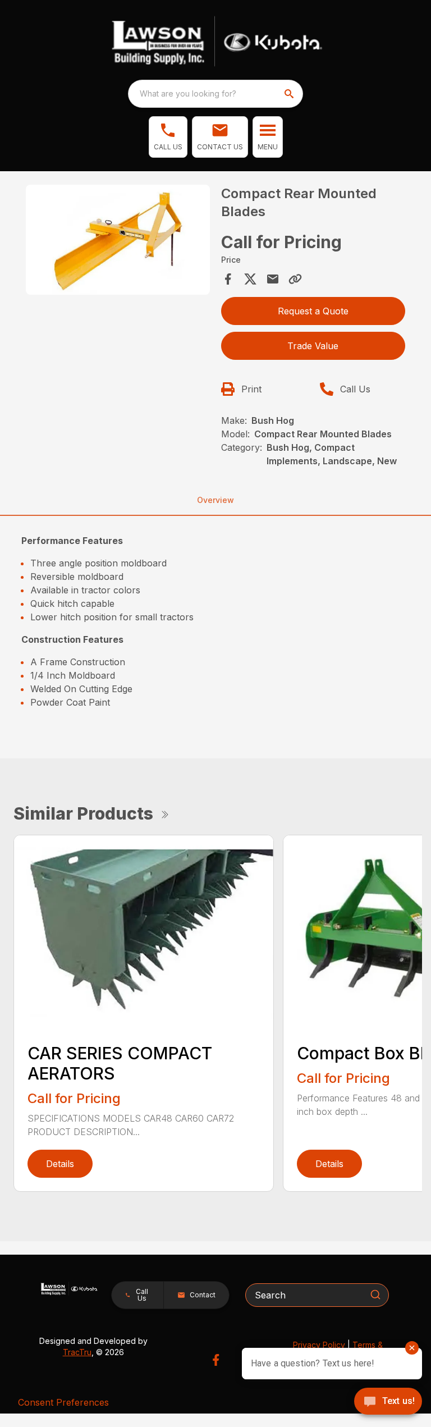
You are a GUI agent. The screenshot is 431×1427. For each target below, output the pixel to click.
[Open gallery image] (118, 240)
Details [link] (60, 1163)
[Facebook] (216, 1360)
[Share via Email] (272, 279)
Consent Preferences (63, 1402)
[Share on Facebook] (228, 279)
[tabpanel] (118, 242)
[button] (168, 137)
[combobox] (215, 93)
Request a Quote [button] (313, 311)
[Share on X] (250, 279)
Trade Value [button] (312, 345)
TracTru (77, 1352)
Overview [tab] (215, 500)
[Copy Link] (295, 279)
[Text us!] (388, 1402)
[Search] (375, 1294)
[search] (290, 94)
